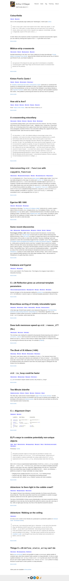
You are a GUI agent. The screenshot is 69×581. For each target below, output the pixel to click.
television (38, 393)
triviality (38, 307)
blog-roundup (17, 230)
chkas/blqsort (33, 311)
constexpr (14, 551)
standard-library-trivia (41, 175)
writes (49, 21)
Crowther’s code (17, 534)
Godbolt (41, 340)
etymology (14, 353)
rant (35, 121)
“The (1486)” (31, 208)
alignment (14, 414)
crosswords (14, 121)
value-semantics (46, 307)
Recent (36, 4)
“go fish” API (40, 180)
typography (20, 268)
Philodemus (13, 251)
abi (12, 444)
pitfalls (33, 175)
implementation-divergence (24, 175)
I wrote (18, 448)
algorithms (14, 307)
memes (22, 105)
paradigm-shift (31, 289)
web (43, 393)
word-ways (31, 82)
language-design (30, 444)
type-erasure (50, 175)
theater (49, 230)
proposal (37, 444)
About (57, 4)
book (18, 211)
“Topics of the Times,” (19, 107)
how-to (23, 393)
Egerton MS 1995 (35, 213)
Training (51, 4)
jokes (13, 105)
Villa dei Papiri (26, 234)
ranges (37, 289)
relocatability (32, 307)
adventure (14, 490)
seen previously (18, 554)
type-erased (36, 178)
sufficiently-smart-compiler (51, 444)
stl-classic (21, 332)
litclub (20, 121)
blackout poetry (29, 399)
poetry (18, 82)
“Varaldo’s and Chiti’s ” (26, 84)
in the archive (27, 569)
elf (15, 444)
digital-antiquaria (21, 490)
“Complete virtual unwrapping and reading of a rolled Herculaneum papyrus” (31, 241)
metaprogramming (21, 551)
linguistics (34, 230)
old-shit (27, 105)
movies (25, 121)
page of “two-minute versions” (44, 395)
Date (41, 4)
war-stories (29, 490)
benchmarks (14, 175)
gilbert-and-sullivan (26, 230)
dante (13, 82)
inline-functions (22, 444)
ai (12, 230)
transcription (23, 82)
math (13, 19)
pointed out (40, 292)
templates (49, 289)
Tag (46, 4)
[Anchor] (15, 4)
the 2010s (26, 236)
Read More (13, 41)
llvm (26, 307)
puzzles (17, 19)
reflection (43, 289)
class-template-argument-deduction (19, 289)
